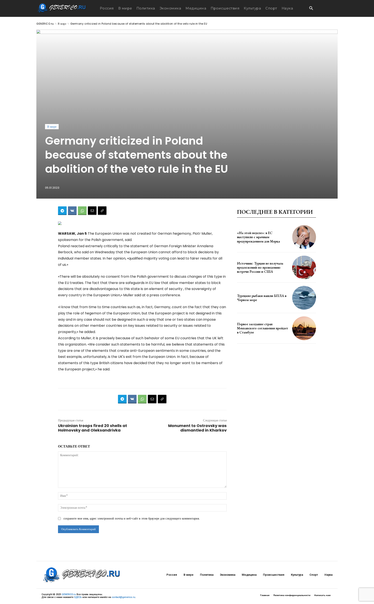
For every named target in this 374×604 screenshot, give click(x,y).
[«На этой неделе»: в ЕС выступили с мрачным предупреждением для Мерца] (304, 237)
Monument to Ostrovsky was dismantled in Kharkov (197, 428)
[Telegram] (62, 210)
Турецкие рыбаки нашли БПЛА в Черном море (261, 297)
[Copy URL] (102, 210)
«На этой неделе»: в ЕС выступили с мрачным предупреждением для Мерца (258, 237)
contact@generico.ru (123, 597)
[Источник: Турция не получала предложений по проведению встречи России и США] (304, 267)
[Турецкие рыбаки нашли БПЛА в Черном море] (304, 298)
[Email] (92, 210)
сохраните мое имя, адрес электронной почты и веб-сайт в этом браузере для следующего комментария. (131, 518)
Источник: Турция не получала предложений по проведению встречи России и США (260, 267)
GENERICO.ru (45, 23)
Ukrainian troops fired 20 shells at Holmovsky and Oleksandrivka (92, 428)
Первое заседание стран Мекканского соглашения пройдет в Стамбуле (262, 328)
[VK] (72, 210)
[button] (311, 9)
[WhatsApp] (82, 210)
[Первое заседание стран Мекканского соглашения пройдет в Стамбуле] (304, 328)
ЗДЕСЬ (78, 597)
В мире (62, 23)
